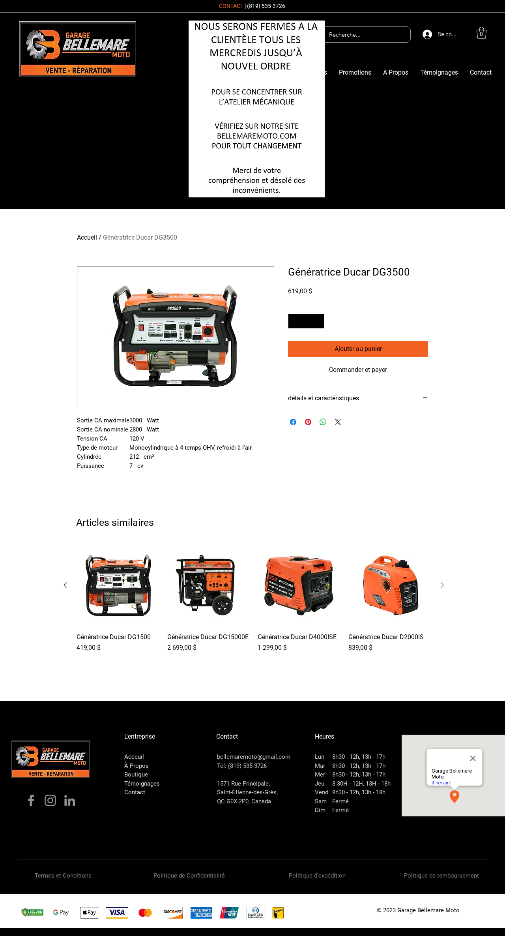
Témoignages (142, 783)
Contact (134, 792)
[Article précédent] (65, 585)
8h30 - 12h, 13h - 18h (358, 792)
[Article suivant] (442, 585)
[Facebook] (31, 800)
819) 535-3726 (248, 765)
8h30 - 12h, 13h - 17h (358, 756)
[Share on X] (338, 422)
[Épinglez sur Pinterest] (308, 422)
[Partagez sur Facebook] (293, 422)
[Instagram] (50, 800)
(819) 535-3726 (266, 6)
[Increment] (318, 321)
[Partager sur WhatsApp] (323, 422)
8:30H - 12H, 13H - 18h (361, 783)
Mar (320, 765)
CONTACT (231, 6)
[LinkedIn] (69, 800)
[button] (481, 33)
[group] (253, 607)
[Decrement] (294, 321)
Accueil (87, 237)
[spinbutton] (306, 321)
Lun (319, 756)
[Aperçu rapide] (118, 585)
